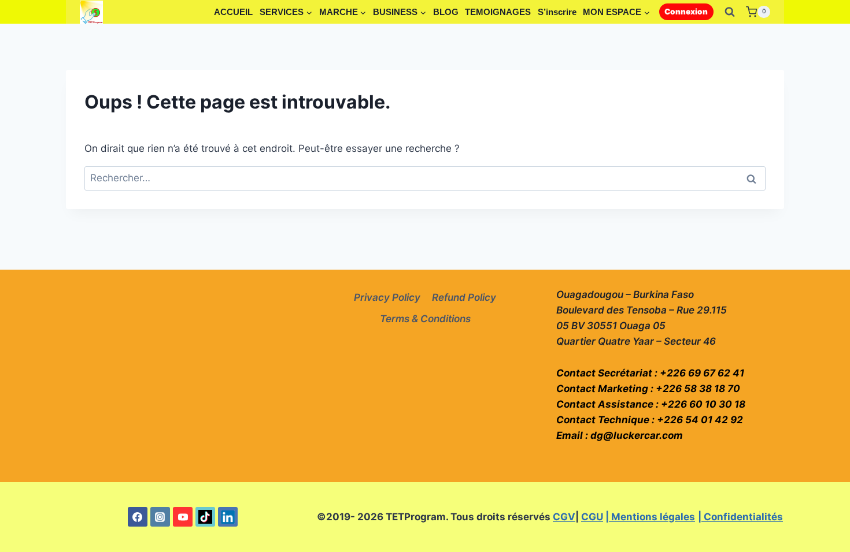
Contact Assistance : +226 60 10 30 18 (650, 404)
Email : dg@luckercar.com (619, 435)
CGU (592, 517)
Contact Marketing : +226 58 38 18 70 (648, 388)
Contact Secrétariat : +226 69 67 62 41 (650, 373)
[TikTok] (205, 517)
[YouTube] (183, 517)
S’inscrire (557, 12)
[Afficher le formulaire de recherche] (729, 12)
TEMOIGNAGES (498, 12)
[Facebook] (137, 517)
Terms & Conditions (425, 319)
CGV (564, 517)
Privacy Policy (387, 297)
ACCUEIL (233, 12)
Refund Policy (464, 297)
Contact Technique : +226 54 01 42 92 (649, 420)
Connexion (686, 11)
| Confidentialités (740, 517)
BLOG (446, 12)
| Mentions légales (650, 517)
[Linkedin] (228, 517)
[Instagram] (160, 517)
